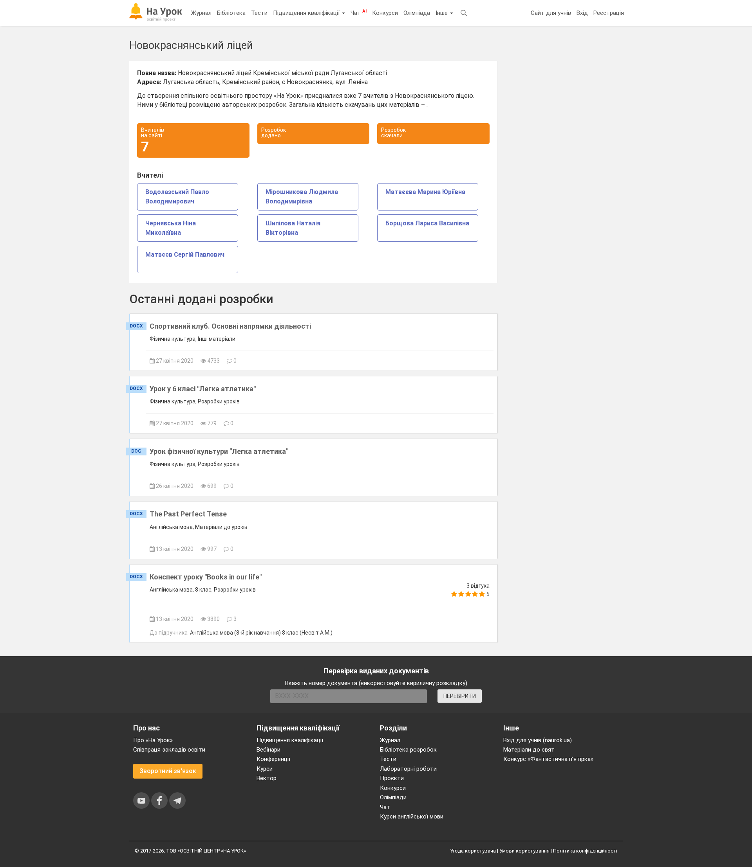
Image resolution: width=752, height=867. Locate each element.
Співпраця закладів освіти (169, 749)
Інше (442, 12)
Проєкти (392, 778)
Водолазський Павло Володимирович (177, 196)
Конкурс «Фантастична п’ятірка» (548, 759)
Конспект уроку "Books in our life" (206, 577)
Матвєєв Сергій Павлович (184, 254)
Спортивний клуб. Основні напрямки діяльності (230, 326)
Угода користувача (473, 851)
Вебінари (268, 749)
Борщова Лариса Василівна (427, 223)
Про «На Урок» (153, 740)
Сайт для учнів (551, 12)
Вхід (582, 12)
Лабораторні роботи (408, 768)
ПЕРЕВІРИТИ (459, 696)
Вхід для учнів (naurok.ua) (537, 740)
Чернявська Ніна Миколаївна (170, 227)
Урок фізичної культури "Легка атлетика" (219, 451)
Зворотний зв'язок (167, 771)
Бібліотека (231, 12)
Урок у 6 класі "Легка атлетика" (203, 389)
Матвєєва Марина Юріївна (425, 192)
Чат (359, 12)
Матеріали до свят (529, 749)
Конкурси (385, 12)
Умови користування (524, 851)
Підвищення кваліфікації (307, 12)
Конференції (273, 759)
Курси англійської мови (411, 816)
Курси (265, 768)
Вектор (267, 778)
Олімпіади (393, 797)
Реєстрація (608, 12)
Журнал (201, 12)
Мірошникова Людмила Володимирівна (302, 196)
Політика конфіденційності (585, 851)
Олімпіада (416, 12)
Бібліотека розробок (408, 749)
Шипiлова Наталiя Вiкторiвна (293, 227)
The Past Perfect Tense (188, 514)
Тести (259, 12)
